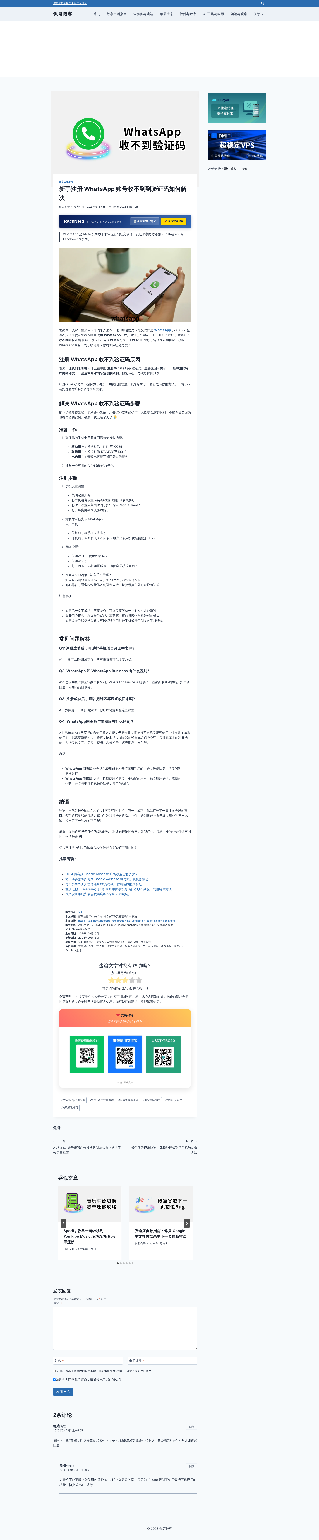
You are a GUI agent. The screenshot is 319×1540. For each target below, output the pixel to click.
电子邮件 (136, 1361)
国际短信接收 (151, 1100)
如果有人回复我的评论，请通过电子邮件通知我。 (90, 1380)
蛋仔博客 (230, 169)
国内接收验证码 (128, 1100)
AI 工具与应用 (213, 14)
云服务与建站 (143, 14)
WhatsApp (162, 330)
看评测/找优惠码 (146, 221)
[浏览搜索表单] (262, 3)
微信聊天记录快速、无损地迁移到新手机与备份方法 (164, 1147)
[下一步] (187, 1223)
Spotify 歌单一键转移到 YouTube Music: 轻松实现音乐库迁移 (89, 1236)
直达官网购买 (175, 221)
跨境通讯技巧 (69, 1107)
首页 (96, 14)
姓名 (59, 1361)
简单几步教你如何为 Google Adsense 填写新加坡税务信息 (106, 879)
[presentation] (89, 1204)
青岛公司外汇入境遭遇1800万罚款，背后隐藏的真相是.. (104, 884)
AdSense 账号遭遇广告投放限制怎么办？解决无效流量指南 (87, 1147)
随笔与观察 (239, 14)
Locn (243, 169)
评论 (57, 1303)
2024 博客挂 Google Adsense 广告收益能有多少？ (101, 874)
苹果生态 (166, 14)
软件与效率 (188, 14)
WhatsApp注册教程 (102, 1100)
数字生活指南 (117, 14)
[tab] (118, 1263)
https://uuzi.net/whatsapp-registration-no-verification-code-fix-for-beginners (126, 920)
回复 (191, 1426)
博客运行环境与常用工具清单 (70, 3)
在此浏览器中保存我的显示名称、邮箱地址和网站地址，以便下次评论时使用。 (105, 1371)
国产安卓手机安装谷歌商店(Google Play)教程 (97, 894)
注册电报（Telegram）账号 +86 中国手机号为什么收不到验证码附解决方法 (118, 889)
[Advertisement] (159, 49)
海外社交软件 (173, 1100)
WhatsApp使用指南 (73, 1100)
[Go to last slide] (63, 1223)
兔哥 (67, 206)
